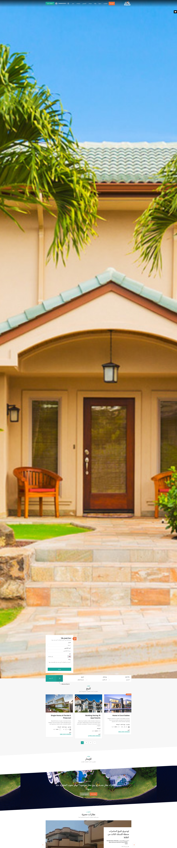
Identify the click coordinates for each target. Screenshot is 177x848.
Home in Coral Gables (121, 715)
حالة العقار (127, 677)
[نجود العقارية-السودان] (127, 5)
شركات (90, 3)
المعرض (84, 3)
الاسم (69, 642)
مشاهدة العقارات (117, 708)
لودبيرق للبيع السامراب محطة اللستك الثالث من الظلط (118, 834)
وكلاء (95, 3)
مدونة (100, 3)
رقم (70, 653)
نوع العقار (105, 677)
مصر (73, 3)
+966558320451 (62, 3)
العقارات (106, 3)
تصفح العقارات (84, 794)
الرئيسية (112, 3)
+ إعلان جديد (50, 3)
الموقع (82, 677)
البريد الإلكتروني (67, 648)
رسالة (69, 659)
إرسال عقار (93, 794)
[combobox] (69, 656)
